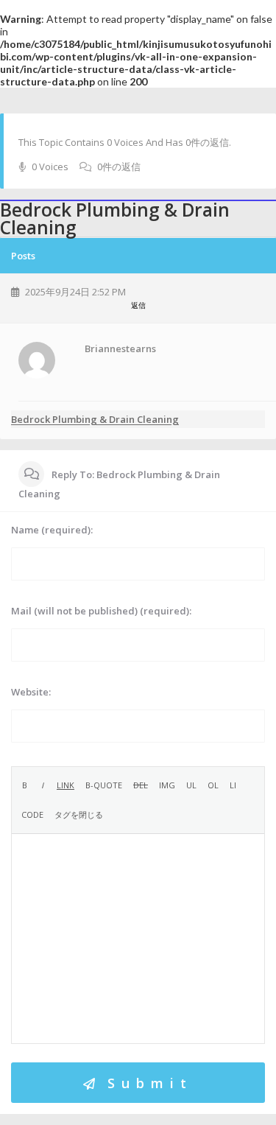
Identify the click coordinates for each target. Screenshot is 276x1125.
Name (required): (52, 529)
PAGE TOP (255, 1075)
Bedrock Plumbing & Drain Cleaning (95, 419)
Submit (150, 1083)
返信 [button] (138, 305)
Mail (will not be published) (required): (101, 610)
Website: (31, 691)
